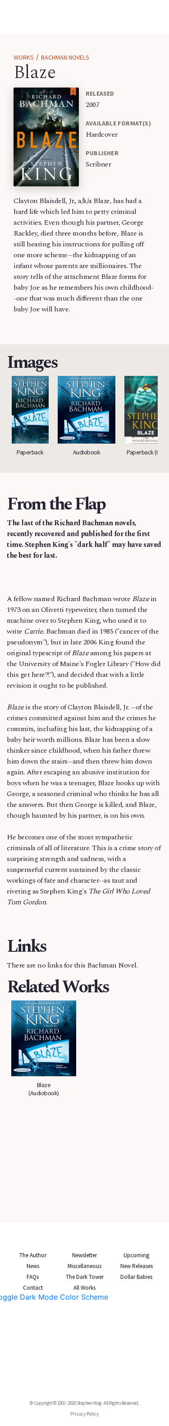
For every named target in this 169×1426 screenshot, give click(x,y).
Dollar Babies (136, 1277)
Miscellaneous (84, 1266)
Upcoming (136, 1255)
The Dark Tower (85, 1277)
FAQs (33, 1277)
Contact (33, 1288)
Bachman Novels (65, 57)
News (33, 1266)
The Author (32, 1255)
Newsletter (84, 1255)
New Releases (136, 1266)
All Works (84, 1288)
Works (24, 57)
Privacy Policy (84, 1414)
